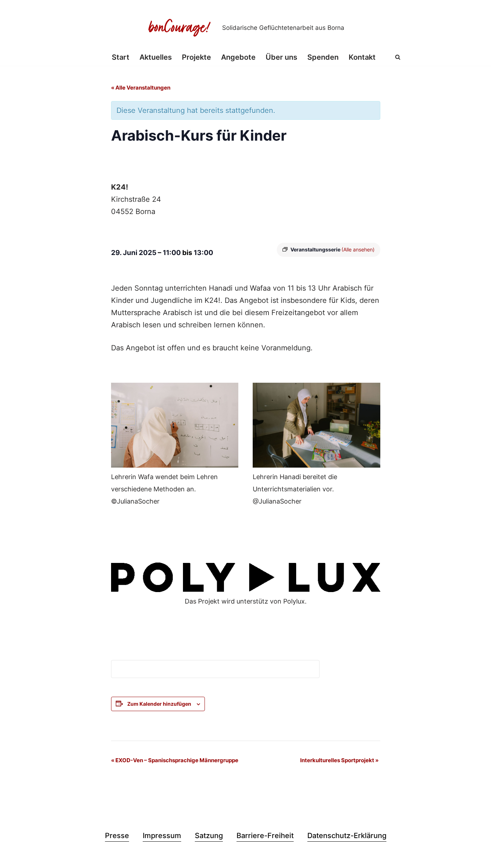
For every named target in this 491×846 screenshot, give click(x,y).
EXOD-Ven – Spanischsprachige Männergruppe (174, 760)
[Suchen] (397, 57)
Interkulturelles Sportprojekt (339, 760)
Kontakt (362, 57)
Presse (117, 835)
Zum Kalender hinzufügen (159, 704)
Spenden (323, 57)
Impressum (162, 835)
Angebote (238, 57)
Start (120, 57)
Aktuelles (155, 57)
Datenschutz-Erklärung (346, 835)
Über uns (281, 57)
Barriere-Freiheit (265, 835)
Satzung (209, 835)
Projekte (196, 57)
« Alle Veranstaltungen (140, 87)
